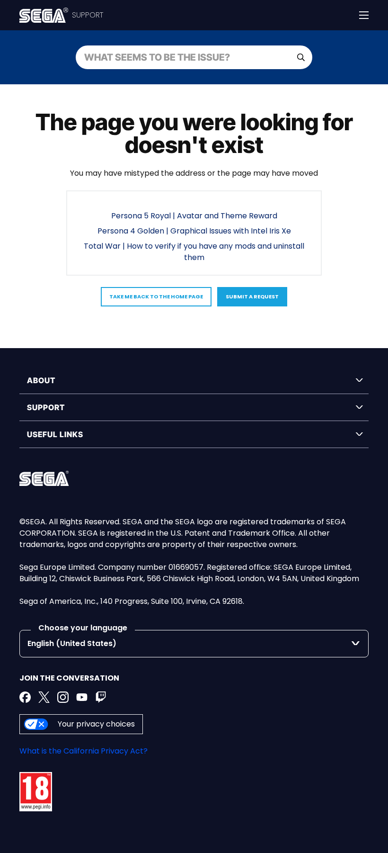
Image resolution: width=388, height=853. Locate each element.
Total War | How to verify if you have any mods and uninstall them (194, 252)
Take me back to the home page (156, 296)
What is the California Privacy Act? (83, 750)
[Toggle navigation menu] (363, 15)
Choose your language (82, 627)
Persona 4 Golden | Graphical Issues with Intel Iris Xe (194, 230)
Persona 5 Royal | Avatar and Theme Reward (194, 215)
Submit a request (252, 296)
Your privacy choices (96, 723)
